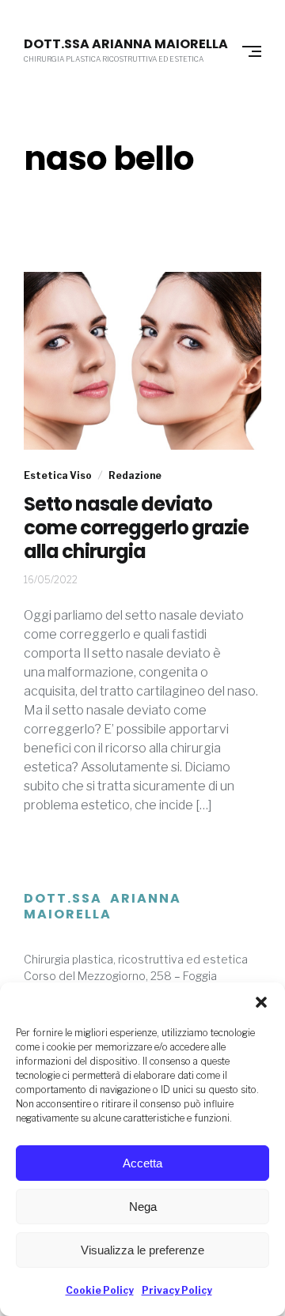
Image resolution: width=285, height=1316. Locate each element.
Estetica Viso (58, 475)
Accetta (142, 1163)
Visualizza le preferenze (142, 1250)
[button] (261, 1002)
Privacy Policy (177, 1290)
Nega (143, 1206)
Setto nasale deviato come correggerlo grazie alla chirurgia (136, 528)
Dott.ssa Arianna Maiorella (126, 44)
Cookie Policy (100, 1290)
